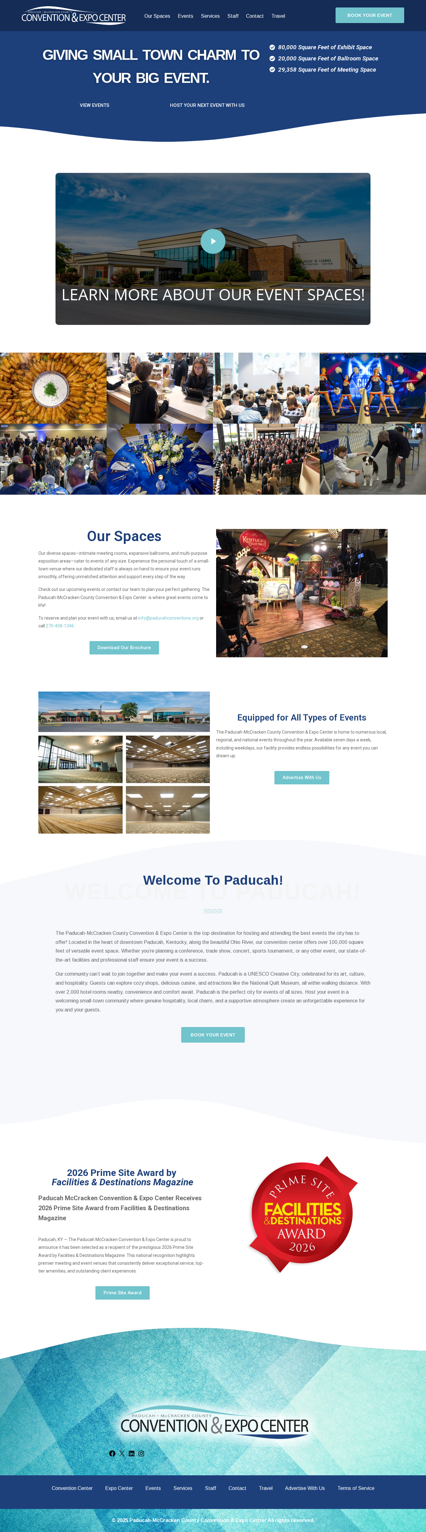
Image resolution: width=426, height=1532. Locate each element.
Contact (255, 16)
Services (210, 16)
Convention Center (72, 1488)
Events (185, 16)
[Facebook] (112, 1455)
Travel (278, 16)
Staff (233, 16)
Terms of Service (356, 1488)
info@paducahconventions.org (168, 618)
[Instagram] (141, 1455)
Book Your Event (369, 15)
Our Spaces (157, 16)
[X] (122, 1455)
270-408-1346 (60, 625)
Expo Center (119, 1488)
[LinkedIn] (131, 1455)
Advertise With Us (305, 1488)
